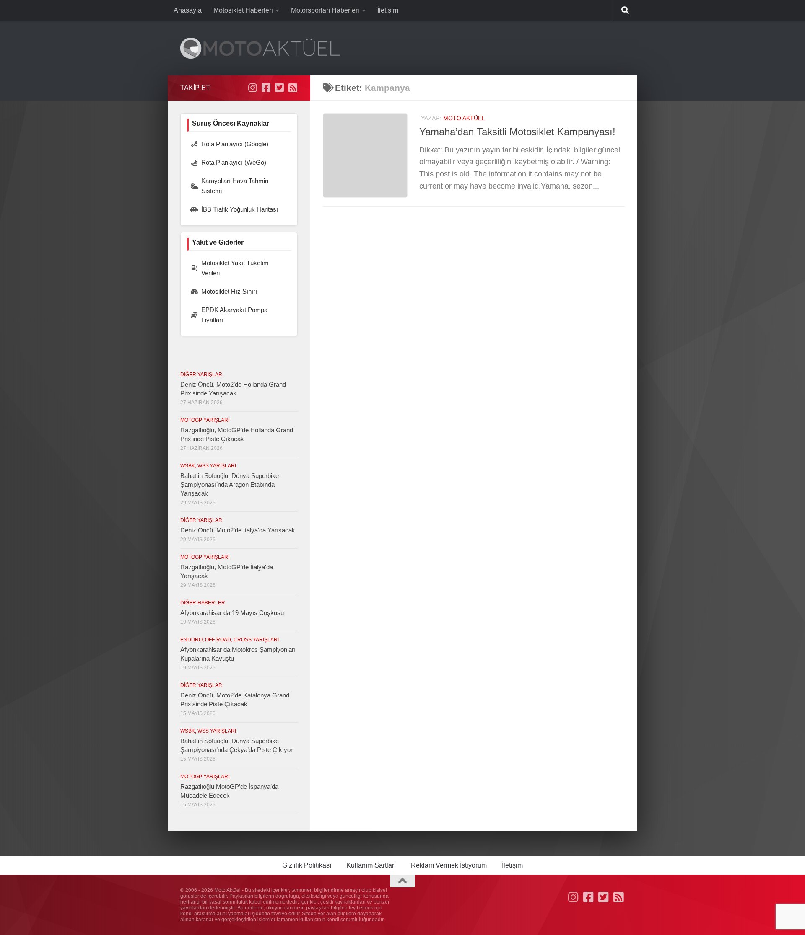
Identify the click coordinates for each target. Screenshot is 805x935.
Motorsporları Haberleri (325, 10)
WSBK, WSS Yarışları (208, 466)
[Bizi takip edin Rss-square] (293, 88)
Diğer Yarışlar (201, 374)
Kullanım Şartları (371, 865)
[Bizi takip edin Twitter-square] (279, 88)
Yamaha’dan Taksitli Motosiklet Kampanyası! (517, 132)
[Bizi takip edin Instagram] (252, 88)
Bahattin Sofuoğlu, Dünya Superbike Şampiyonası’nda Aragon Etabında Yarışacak (229, 484)
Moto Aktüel (464, 118)
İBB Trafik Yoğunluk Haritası (239, 209)
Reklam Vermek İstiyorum (449, 865)
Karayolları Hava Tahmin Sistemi (234, 185)
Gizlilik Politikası (306, 865)
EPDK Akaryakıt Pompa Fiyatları (234, 314)
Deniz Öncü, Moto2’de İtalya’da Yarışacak (237, 530)
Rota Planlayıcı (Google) (234, 143)
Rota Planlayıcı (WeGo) (233, 162)
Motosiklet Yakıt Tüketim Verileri (235, 267)
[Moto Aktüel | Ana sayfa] (260, 48)
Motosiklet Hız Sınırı (229, 291)
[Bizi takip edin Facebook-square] (266, 88)
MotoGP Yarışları (204, 420)
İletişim (387, 10)
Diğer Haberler (202, 603)
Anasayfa (188, 10)
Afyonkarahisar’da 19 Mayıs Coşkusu (232, 612)
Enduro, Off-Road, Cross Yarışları (229, 640)
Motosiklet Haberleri (243, 10)
